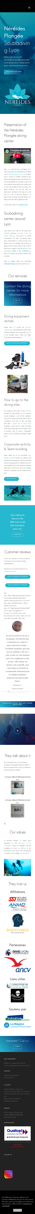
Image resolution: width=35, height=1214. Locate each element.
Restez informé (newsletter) (12, 1098)
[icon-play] (17, 730)
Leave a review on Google (17, 585)
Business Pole (11, 479)
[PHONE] (17, 1047)
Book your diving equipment (17, 343)
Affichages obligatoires (11, 1101)
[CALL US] (17, 301)
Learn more (17, 535)
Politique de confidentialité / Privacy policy (17, 1091)
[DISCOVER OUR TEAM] (14, 72)
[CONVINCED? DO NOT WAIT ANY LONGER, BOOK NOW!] (17, 704)
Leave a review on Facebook (17, 577)
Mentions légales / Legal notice (13, 1089)
